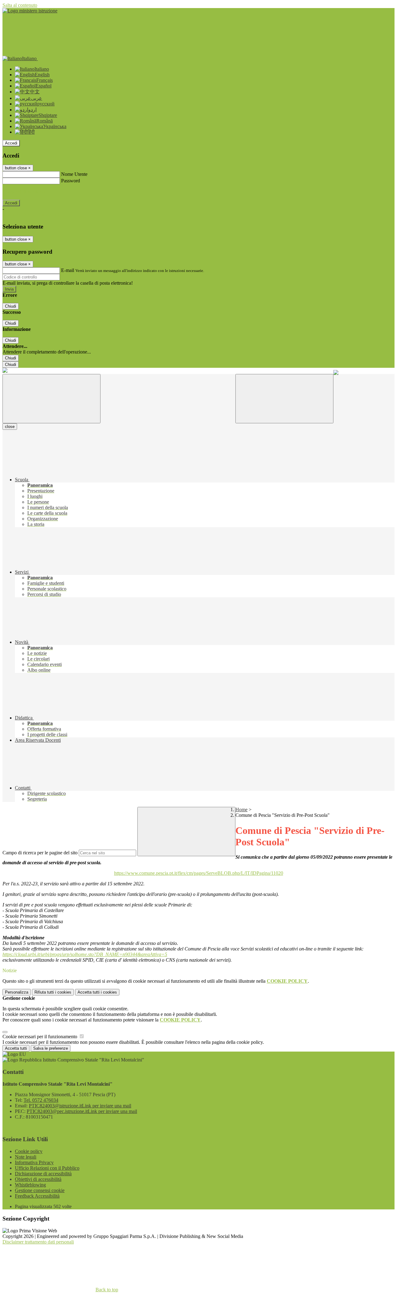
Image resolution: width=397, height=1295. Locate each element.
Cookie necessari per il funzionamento (40, 1036)
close (10, 426)
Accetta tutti (97, 992)
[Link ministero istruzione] (29, 10)
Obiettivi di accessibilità (38, 1179)
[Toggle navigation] (51, 398)
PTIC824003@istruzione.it (80, 1105)
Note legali (25, 1156)
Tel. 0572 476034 (41, 1100)
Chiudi (10, 306)
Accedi (11, 143)
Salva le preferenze (50, 1048)
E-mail (67, 270)
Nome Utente (74, 174)
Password (70, 180)
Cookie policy (28, 1151)
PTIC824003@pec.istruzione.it (82, 1111)
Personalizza (16, 992)
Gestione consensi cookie (40, 1190)
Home (241, 809)
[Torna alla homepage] (4, 371)
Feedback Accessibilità (37, 1196)
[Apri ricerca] (284, 398)
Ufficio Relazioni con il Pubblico (47, 1168)
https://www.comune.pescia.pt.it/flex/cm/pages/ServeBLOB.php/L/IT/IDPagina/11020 (198, 873)
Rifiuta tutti (52, 992)
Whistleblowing (30, 1184)
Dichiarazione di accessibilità (43, 1173)
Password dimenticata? (24, 191)
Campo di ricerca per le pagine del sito (40, 852)
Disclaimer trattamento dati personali (38, 1241)
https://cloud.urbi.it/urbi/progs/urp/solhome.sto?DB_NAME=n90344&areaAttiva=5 (84, 954)
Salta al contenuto (19, 5)
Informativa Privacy (34, 1162)
